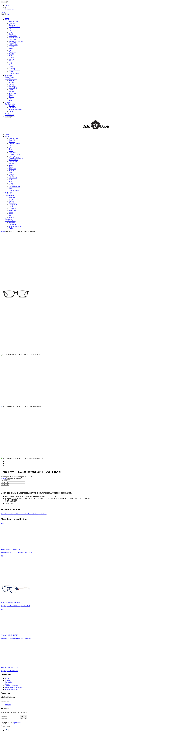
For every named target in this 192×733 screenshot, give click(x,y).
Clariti (11, 89)
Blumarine (12, 25)
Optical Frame (9, 77)
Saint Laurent (13, 61)
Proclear (11, 97)
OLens (11, 95)
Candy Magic (13, 88)
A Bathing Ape (13, 21)
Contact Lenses (11, 79)
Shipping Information (15, 109)
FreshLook (12, 91)
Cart (3, 12)
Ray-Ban (11, 59)
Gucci (11, 34)
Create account (9, 9)
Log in (7, 5)
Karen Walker (13, 43)
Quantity (3, 482)
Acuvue (11, 82)
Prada (10, 55)
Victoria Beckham (14, 70)
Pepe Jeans (12, 52)
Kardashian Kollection (16, 41)
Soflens (11, 100)
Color (2, 480)
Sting (10, 63)
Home (7, 18)
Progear (11, 57)
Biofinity (11, 84)
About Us (12, 106)
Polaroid (11, 54)
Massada (11, 46)
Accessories (8, 102)
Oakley (11, 50)
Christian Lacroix (14, 27)
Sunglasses (8, 75)
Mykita (11, 48)
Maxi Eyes (12, 93)
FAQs (11, 111)
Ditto (10, 30)
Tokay (11, 66)
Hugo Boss (12, 39)
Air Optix (12, 81)
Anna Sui (12, 23)
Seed (10, 98)
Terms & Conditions (11, 686)
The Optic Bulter (11, 104)
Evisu (10, 32)
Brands (8, 19)
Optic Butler (17, 723)
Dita (10, 28)
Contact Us (12, 107)
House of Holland (14, 37)
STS (10, 64)
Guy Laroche (13, 36)
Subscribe (23, 718)
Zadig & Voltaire (14, 73)
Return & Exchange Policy (13, 687)
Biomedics (12, 86)
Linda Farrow (13, 45)
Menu (3, 14)
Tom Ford (12, 68)
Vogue (11, 72)
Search (7, 678)
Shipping (3, 478)
